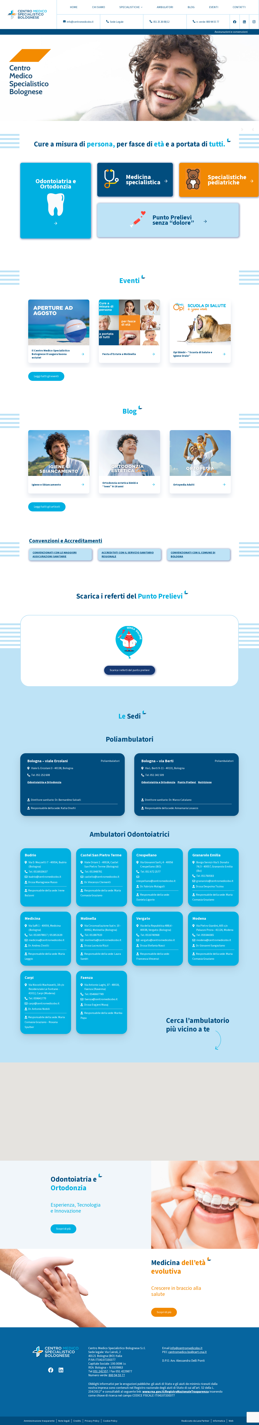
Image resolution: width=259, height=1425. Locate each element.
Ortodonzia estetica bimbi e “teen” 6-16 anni (120, 484)
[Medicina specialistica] (114, 179)
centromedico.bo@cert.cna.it (187, 1352)
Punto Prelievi (187, 782)
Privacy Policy (92, 1421)
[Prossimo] (241, 129)
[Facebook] (234, 21)
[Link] (27, 14)
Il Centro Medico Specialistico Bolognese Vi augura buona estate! (51, 354)
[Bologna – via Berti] (186, 784)
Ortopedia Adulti (183, 484)
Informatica (219, 1421)
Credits (77, 1421)
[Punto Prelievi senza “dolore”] (140, 220)
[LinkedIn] (244, 21)
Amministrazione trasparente (39, 1421)
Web (231, 1421)
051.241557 (100, 1371)
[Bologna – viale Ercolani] (72, 784)
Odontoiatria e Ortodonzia (44, 782)
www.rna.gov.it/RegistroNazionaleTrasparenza (175, 1391)
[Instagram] (253, 22)
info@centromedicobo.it (186, 1348)
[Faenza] (101, 1002)
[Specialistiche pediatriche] (196, 180)
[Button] (83, 354)
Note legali (64, 1421)
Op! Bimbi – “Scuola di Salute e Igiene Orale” (192, 354)
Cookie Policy (110, 1421)
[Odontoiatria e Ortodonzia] (55, 209)
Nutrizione (205, 782)
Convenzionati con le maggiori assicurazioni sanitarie (55, 554)
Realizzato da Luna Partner (195, 1421)
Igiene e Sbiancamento (46, 484)
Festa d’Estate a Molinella (119, 354)
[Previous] (253, 129)
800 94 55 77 (117, 1375)
